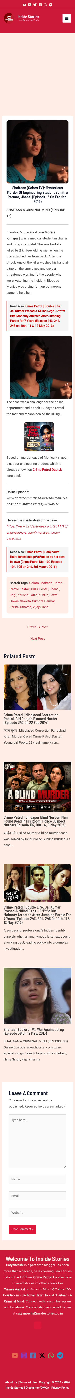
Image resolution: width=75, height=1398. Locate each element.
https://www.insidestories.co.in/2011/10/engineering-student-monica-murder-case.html (37, 532)
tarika (14, 607)
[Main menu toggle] (66, 18)
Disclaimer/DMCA (37, 1387)
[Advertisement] (37, 74)
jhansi (54, 589)
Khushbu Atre (27, 595)
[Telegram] (50, 4)
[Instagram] (30, 4)
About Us (11, 1382)
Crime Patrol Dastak (47, 469)
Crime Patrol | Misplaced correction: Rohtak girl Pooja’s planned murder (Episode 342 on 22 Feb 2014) (32, 718)
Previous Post (37, 627)
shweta (25, 601)
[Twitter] (35, 4)
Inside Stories (28, 16)
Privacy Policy (60, 1387)
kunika (43, 595)
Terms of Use (28, 1382)
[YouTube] (24, 4)
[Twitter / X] (42, 1355)
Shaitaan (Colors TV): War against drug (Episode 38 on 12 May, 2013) (34, 1031)
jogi (13, 595)
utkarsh (25, 607)
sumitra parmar (43, 601)
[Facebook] (40, 4)
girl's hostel (39, 589)
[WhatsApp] (45, 4)
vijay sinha (40, 607)
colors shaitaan (40, 583)
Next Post (37, 638)
